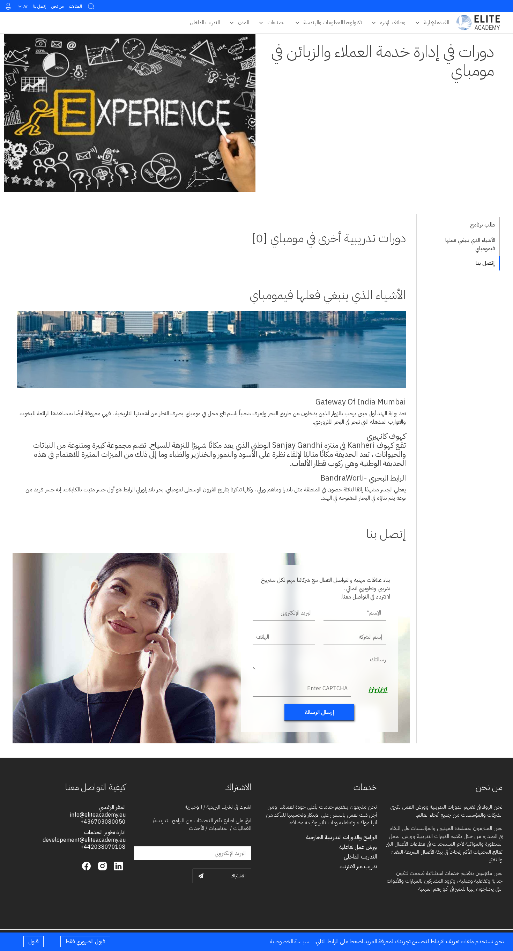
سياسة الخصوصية (289, 941)
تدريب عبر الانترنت (358, 866)
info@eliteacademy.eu (98, 814)
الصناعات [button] (276, 22)
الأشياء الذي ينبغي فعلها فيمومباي (470, 244)
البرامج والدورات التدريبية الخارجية (341, 837)
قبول (33, 941)
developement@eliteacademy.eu (84, 840)
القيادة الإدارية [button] (436, 22)
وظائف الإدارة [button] (393, 22)
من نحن (57, 6)
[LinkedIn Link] (118, 865)
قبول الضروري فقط (85, 941)
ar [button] (25, 6)
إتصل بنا (39, 6)
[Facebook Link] (86, 865)
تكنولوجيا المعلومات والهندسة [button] (333, 22)
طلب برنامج (482, 225)
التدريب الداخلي (360, 856)
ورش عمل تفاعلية (358, 847)
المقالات (75, 6)
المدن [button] (243, 22)
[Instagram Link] (102, 865)
